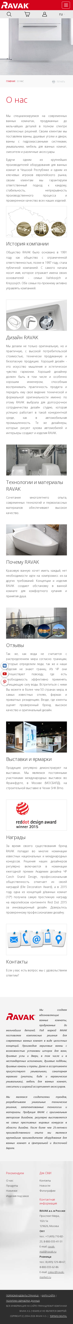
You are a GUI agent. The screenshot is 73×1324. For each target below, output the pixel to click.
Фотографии (47, 1190)
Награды (16, 837)
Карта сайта (48, 1295)
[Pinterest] (4, 682)
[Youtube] (4, 673)
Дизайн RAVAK (22, 337)
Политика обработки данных (23, 1300)
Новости (45, 1185)
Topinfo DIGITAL (58, 1316)
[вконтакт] (4, 665)
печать (61, 81)
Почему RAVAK (22, 561)
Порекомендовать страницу (22, 1295)
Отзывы (15, 645)
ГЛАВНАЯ (10, 81)
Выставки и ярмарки (29, 759)
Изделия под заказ (17, 1196)
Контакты (17, 961)
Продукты (12, 1185)
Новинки (11, 1190)
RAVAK (15, 5)
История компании (27, 243)
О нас (9, 1180)
